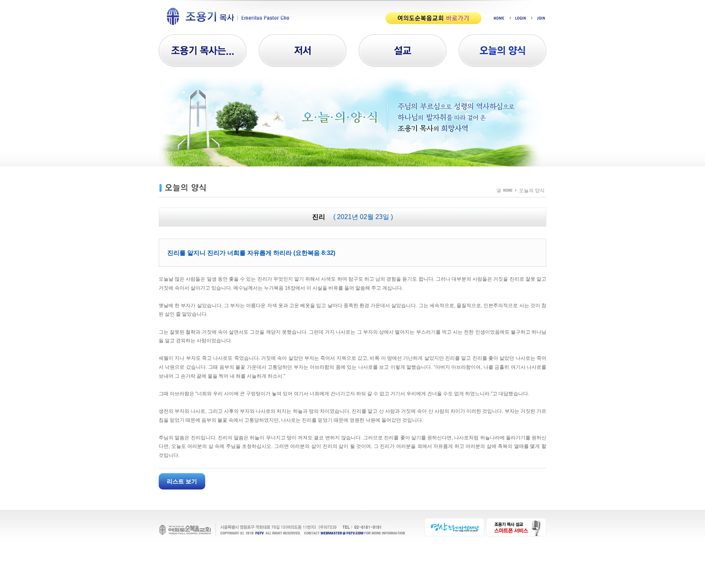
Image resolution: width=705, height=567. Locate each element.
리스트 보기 (182, 481)
